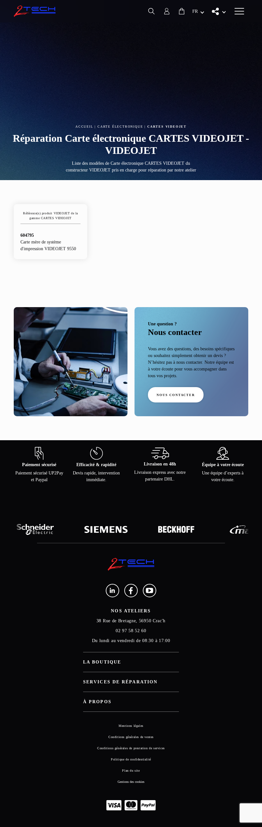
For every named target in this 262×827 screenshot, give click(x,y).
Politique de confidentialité (131, 759)
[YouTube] (149, 590)
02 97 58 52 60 (131, 630)
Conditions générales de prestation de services (131, 748)
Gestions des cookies (131, 781)
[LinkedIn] (112, 590)
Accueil (84, 126)
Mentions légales (131, 726)
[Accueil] (131, 564)
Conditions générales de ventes (131, 737)
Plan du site (131, 770)
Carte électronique (120, 126)
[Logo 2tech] (35, 11)
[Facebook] (131, 590)
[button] (198, 11)
